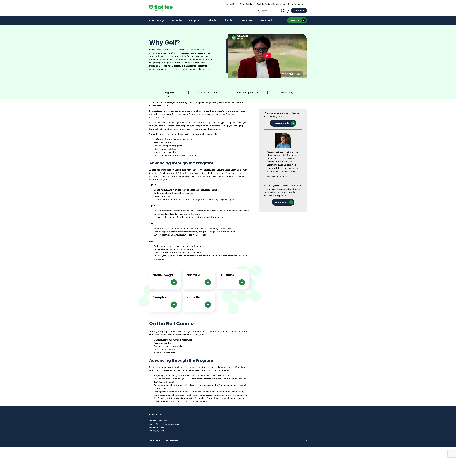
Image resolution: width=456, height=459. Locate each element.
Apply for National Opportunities (271, 4)
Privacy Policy (172, 440)
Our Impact (281, 202)
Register (295, 20)
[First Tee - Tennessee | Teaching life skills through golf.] (166, 7)
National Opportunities (247, 92)
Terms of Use (154, 440)
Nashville (211, 21)
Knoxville (177, 21)
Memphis (194, 21)
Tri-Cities (228, 21)
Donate (298, 10)
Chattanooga (157, 21)
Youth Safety (246, 4)
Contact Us (230, 4)
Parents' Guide (281, 123)
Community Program (208, 92)
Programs (169, 92)
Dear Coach (266, 20)
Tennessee (246, 20)
